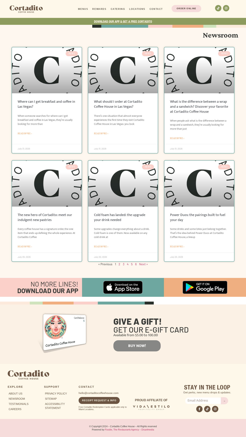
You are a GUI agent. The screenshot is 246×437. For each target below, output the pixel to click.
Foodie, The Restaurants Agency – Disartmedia (129, 429)
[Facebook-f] (199, 409)
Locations (137, 9)
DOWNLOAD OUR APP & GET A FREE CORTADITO (123, 21)
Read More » (25, 133)
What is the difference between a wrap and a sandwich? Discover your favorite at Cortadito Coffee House (199, 106)
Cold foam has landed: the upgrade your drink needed (119, 217)
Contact (156, 9)
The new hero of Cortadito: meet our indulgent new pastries (45, 217)
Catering (118, 9)
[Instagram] (226, 8)
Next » (143, 264)
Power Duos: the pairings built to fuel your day (197, 217)
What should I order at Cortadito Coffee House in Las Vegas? (118, 104)
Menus (83, 9)
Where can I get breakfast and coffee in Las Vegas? (46, 104)
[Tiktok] (218, 8)
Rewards (99, 9)
